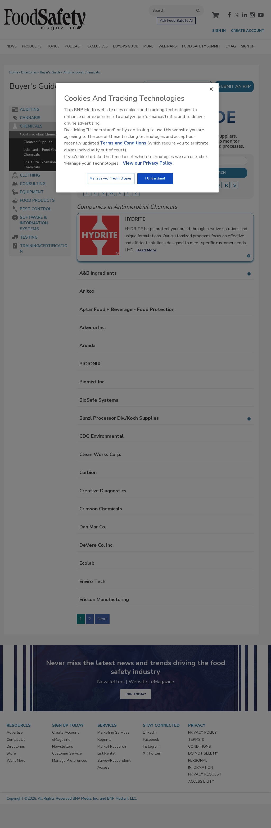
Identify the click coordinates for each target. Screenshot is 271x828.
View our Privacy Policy (147, 163)
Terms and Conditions (123, 143)
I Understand (155, 178)
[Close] (211, 89)
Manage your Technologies (111, 178)
